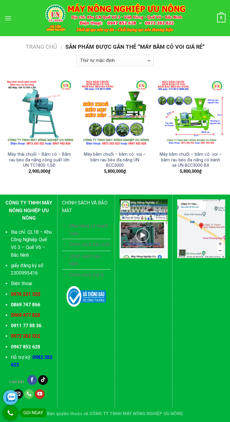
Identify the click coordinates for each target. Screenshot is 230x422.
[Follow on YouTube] (40, 394)
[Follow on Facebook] (32, 380)
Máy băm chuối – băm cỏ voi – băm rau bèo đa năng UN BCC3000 (115, 160)
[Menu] (8, 18)
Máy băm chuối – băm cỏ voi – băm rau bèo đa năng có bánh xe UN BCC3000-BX (191, 160)
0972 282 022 (25, 336)
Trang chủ (41, 47)
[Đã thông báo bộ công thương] (86, 296)
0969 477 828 (25, 315)
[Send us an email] (18, 394)
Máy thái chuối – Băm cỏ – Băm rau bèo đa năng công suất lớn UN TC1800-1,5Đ (39, 160)
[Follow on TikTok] (43, 380)
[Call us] (29, 394)
